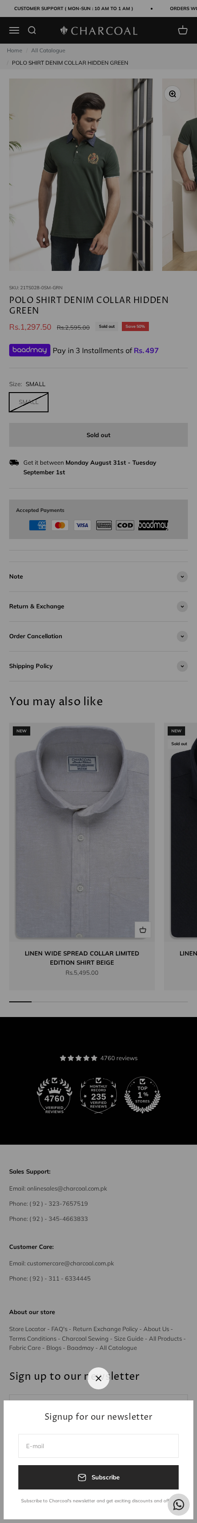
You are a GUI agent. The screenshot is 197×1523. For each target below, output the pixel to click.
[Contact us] (179, 1505)
